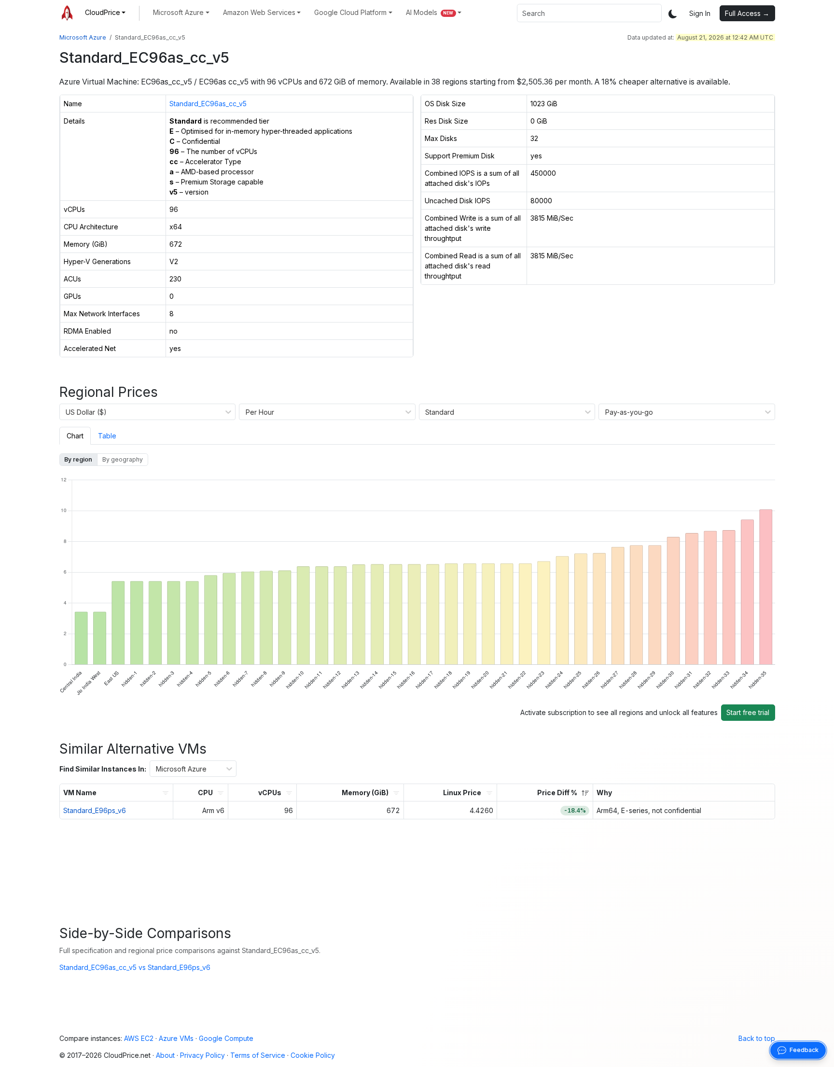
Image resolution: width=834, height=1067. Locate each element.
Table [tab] (107, 436)
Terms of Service (257, 1055)
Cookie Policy (313, 1055)
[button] (105, 12)
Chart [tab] (75, 436)
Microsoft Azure (82, 37)
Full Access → (747, 13)
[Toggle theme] (673, 13)
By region (78, 459)
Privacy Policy (202, 1055)
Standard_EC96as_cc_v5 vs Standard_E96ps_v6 (134, 967)
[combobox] (589, 13)
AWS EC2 (138, 1038)
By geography (122, 459)
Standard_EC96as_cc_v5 (208, 103)
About (165, 1055)
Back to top (756, 1038)
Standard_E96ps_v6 (94, 810)
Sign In (699, 13)
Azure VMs (176, 1038)
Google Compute (226, 1038)
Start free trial (747, 712)
